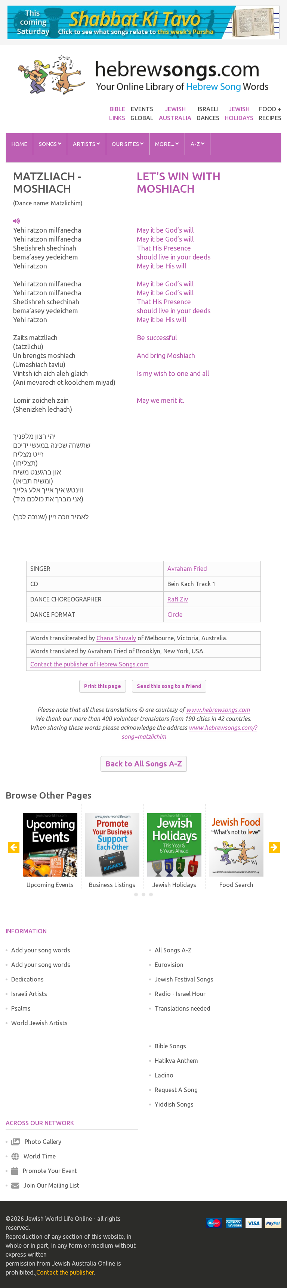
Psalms (21, 1008)
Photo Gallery (40, 1141)
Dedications (27, 979)
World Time (37, 1156)
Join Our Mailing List (49, 1185)
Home (19, 144)
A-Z (196, 144)
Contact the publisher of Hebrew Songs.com (89, 664)
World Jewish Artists (39, 1023)
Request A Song (176, 1089)
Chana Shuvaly (116, 638)
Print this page (102, 686)
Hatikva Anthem (176, 1060)
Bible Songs (170, 1046)
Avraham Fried (187, 568)
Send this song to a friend (169, 686)
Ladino (164, 1075)
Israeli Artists (29, 993)
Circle (174, 614)
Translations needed (182, 1008)
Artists (84, 144)
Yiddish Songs (174, 1104)
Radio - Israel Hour (180, 993)
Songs (48, 144)
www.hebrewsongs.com (218, 709)
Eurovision (169, 964)
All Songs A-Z (173, 950)
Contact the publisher (65, 1272)
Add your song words (40, 950)
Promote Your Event (47, 1170)
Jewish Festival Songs (184, 979)
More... (165, 144)
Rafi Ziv (177, 599)
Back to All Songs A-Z (143, 763)
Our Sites (126, 144)
